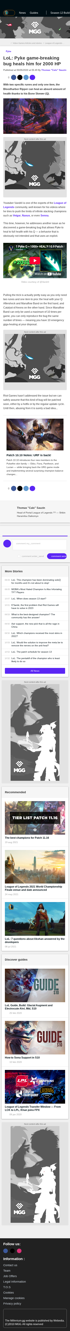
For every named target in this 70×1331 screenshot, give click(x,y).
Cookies (8, 1292)
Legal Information (14, 1281)
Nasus (26, 215)
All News (35, 671)
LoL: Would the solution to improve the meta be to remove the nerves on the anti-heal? (37, 644)
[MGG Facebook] (5, 1251)
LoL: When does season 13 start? (28, 598)
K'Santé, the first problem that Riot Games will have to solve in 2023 (35, 606)
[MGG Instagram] (19, 1251)
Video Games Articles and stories (27, 43)
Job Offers (10, 1276)
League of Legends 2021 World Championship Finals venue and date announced (33, 888)
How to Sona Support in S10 (22, 1057)
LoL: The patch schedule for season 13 (31, 652)
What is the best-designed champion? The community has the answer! (33, 616)
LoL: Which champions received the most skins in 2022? (36, 634)
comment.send (59, 556)
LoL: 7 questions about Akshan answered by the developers (35, 941)
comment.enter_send (33, 556)
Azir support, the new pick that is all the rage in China (35, 625)
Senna (45, 215)
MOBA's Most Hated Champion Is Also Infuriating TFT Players (36, 591)
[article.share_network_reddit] (26, 77)
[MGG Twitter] (12, 1251)
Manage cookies (14, 1298)
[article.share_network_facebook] (13, 77)
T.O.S (7, 1287)
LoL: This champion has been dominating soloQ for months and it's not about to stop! (36, 581)
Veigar (17, 215)
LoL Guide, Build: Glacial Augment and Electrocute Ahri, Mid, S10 (29, 1007)
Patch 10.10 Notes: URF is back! (29, 455)
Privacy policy (12, 1303)
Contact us (10, 1265)
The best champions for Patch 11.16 (27, 837)
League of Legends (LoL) (56, 43)
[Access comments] (32, 77)
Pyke (8, 51)
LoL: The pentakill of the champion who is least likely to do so (35, 660)
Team (6, 1270)
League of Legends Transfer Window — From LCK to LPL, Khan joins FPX (33, 1108)
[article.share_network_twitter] (19, 77)
